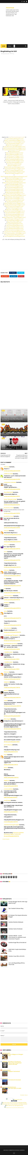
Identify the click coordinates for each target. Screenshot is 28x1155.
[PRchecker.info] (17, 1099)
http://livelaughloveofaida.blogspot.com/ (14, 179)
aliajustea (7, 682)
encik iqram (7, 800)
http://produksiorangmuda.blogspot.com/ (14, 150)
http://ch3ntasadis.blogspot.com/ (14, 138)
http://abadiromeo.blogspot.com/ (14, 157)
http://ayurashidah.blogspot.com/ (14, 227)
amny (5, 611)
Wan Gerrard (7, 628)
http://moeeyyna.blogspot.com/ (14, 170)
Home (3, 46)
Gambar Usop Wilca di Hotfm (16, 956)
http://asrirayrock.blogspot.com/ (14, 192)
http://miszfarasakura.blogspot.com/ (14, 140)
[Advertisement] (14, 27)
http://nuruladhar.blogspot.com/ (14, 159)
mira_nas (7, 544)
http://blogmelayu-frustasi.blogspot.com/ (14, 217)
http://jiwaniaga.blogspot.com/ (14, 223)
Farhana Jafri (6, 1053)
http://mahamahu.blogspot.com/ (14, 206)
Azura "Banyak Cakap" (10, 499)
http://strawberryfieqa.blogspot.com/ (14, 194)
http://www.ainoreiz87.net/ (14, 222)
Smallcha (6, 602)
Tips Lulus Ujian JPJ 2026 (14, 1088)
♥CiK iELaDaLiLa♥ (8, 595)
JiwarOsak (10, 8)
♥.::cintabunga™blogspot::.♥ (12, 635)
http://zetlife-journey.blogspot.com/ (14, 167)
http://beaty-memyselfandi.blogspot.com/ (14, 195)
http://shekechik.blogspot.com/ (14, 187)
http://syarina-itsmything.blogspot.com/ (14, 231)
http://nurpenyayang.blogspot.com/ (14, 214)
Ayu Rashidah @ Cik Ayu (11, 643)
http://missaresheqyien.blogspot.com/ (14, 168)
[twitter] (24, 1)
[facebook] (22, 1)
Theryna (6, 530)
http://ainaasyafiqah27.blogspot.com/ (14, 172)
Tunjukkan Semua (23, 1095)
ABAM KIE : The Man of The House (11, 1061)
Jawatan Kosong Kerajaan (11, 825)
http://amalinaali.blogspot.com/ (14, 181)
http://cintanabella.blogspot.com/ (14, 190)
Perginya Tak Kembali (14, 1071)
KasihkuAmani (6, 1070)
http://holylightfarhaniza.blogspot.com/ (14, 236)
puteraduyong (8, 745)
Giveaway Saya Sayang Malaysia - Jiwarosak (11, 445)
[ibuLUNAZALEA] (8, 492)
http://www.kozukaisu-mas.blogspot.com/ (14, 233)
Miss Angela (7, 719)
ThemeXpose (12, 1150)
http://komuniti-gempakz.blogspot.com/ (14, 146)
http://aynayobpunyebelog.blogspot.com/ (14, 183)
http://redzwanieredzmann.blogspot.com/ (14, 148)
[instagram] (26, 1)
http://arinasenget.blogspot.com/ (14, 189)
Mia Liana (4, 1078)
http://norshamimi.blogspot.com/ (14, 186)
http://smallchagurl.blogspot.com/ (14, 216)
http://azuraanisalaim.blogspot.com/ (14, 212)
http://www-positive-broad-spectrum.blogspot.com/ (14, 164)
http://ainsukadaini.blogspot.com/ (14, 143)
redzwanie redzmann (10, 482)
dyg (5, 578)
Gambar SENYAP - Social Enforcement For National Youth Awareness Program (17, 937)
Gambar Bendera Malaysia (15, 922)
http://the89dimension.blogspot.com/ (14, 203)
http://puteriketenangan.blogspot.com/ (14, 205)
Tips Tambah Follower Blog (15, 908)
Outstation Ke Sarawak (14, 1080)
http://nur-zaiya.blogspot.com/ (14, 209)
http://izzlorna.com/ (14, 151)
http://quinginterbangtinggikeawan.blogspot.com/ (14, 176)
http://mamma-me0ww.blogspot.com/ (14, 142)
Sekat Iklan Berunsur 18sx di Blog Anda (12, 419)
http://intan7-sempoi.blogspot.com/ (14, 200)
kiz (5, 588)
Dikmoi (6, 767)
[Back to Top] (14, 1153)
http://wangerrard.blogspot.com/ (14, 219)
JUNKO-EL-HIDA (8, 474)
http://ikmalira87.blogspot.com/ (14, 173)
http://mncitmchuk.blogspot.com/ (14, 198)
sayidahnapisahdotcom (9, 1087)
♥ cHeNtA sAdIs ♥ (8, 652)
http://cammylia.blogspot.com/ (14, 178)
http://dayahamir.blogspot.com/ (14, 153)
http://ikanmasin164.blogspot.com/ (14, 161)
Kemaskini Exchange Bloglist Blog (11, 433)
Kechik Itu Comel (9, 508)
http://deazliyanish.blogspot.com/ (14, 228)
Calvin (6, 700)
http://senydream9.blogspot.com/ (14, 234)
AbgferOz (6, 780)
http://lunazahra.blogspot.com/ (14, 201)
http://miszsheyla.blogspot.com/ (14, 225)
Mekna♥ (6, 690)
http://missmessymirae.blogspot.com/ (14, 211)
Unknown (6, 467)
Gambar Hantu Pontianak (15, 929)
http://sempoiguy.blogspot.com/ (14, 220)
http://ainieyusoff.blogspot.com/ (14, 156)
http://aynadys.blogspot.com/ (14, 184)
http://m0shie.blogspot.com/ (14, 208)
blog (13, 53)
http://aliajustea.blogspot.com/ (14, 154)
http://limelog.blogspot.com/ (14, 145)
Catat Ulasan (5, 839)
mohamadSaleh (8, 789)
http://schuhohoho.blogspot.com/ (14, 230)
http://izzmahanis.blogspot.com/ (14, 162)
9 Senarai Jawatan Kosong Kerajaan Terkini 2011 (14, 833)
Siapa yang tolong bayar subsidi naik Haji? (15, 1063)
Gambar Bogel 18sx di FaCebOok (17, 942)
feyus (5, 754)
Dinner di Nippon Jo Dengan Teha (15, 1055)
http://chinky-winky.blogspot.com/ (14, 197)
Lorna (5, 551)
